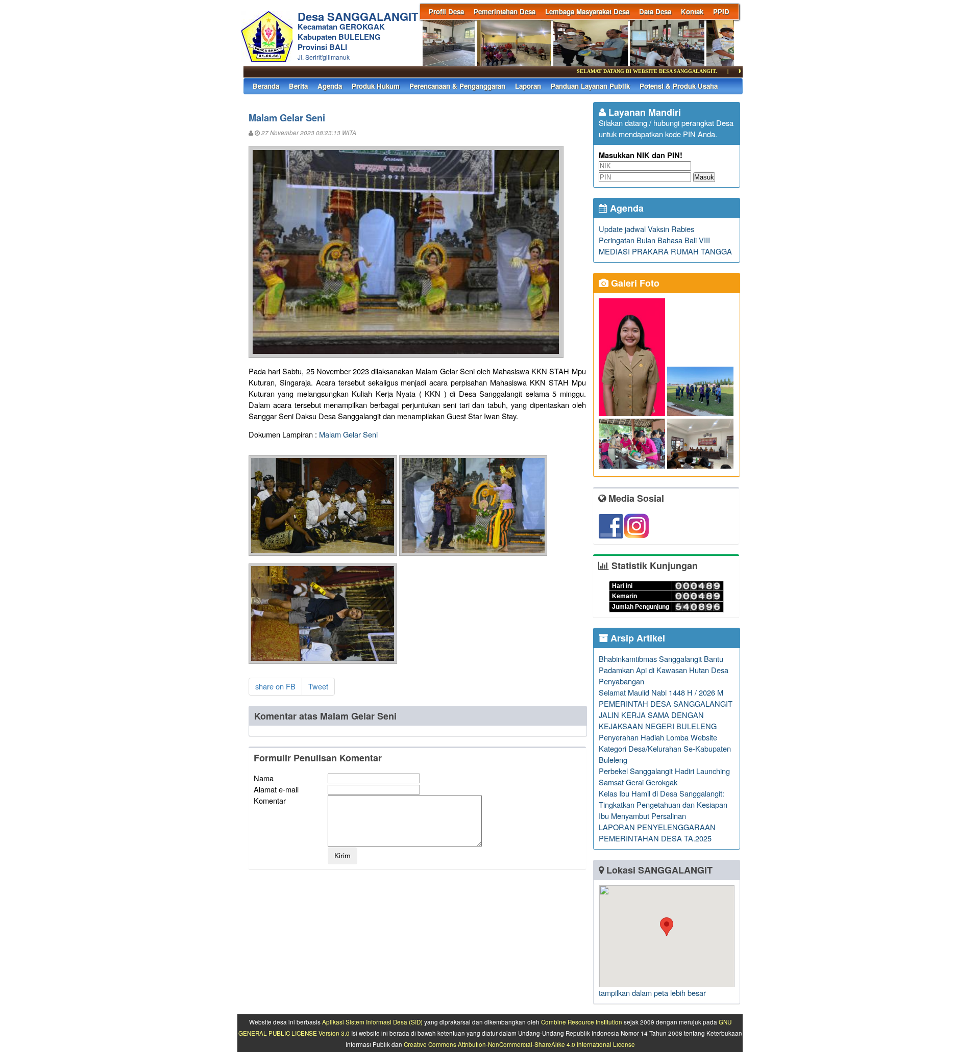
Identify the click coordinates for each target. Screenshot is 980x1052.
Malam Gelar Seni (348, 434)
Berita (298, 86)
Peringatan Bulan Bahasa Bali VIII (654, 240)
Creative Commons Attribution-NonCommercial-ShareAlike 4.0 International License (519, 1044)
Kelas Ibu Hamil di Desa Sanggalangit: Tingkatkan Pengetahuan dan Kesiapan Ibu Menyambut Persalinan (663, 804)
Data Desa (655, 11)
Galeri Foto (633, 283)
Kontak (692, 11)
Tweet (318, 686)
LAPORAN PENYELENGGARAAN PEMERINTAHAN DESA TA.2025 (657, 832)
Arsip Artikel (636, 638)
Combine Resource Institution (581, 1022)
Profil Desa (446, 11)
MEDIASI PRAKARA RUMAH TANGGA (665, 251)
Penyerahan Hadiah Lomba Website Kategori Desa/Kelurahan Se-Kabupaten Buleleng (665, 748)
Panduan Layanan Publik (590, 86)
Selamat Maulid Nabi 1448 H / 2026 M (661, 692)
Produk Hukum (376, 86)
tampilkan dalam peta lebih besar (652, 992)
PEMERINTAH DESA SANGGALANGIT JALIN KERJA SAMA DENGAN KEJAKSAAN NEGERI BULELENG (665, 714)
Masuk (704, 177)
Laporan (528, 86)
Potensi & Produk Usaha (679, 86)
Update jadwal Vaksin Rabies (646, 228)
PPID (721, 11)
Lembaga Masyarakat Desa (587, 11)
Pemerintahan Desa (504, 11)
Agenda (329, 86)
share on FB (275, 686)
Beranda (266, 86)
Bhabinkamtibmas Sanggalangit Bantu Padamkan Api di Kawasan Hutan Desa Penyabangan (663, 669)
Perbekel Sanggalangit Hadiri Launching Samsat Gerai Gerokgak (664, 776)
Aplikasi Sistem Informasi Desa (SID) (372, 1022)
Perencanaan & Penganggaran (457, 86)
